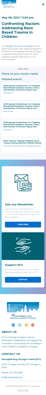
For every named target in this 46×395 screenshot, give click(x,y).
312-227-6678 (15, 372)
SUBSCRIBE (23, 224)
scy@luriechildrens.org (12, 377)
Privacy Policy (23, 390)
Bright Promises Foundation (20, 46)
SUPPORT (23, 280)
